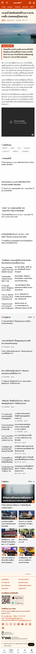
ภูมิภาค (3, 20)
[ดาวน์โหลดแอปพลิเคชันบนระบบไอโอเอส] (17, 597)
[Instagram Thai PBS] (10, 624)
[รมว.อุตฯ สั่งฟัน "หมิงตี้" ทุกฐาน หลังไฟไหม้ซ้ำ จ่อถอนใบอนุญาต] (7, 270)
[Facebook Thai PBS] (2, 624)
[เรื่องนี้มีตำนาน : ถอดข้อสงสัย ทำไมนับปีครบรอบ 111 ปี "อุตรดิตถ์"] (9, 533)
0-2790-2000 (8, 616)
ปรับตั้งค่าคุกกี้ (22, 588)
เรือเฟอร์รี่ (4, 148)
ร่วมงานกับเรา (4, 588)
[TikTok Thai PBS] (26, 624)
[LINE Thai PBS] (18, 624)
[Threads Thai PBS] (14, 624)
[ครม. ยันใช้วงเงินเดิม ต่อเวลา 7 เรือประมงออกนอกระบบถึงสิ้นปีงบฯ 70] (18, 359)
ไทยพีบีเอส (15, 151)
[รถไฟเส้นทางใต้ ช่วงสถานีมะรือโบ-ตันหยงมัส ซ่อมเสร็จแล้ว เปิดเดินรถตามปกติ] (7, 449)
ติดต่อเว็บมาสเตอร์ (23, 582)
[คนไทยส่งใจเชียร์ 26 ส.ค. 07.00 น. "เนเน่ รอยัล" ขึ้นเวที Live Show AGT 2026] (18, 223)
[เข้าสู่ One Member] (33, 2)
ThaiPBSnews (5, 151)
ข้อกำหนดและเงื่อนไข (23, 579)
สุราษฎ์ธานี (26, 148)
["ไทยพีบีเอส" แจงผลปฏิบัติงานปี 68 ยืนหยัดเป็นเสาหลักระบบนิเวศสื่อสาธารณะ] (18, 249)
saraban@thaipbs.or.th (25, 620)
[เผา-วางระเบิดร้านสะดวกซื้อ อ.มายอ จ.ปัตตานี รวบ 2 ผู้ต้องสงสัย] (7, 438)
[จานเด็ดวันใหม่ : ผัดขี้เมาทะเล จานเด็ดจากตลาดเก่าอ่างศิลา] (27, 551)
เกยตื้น (12, 148)
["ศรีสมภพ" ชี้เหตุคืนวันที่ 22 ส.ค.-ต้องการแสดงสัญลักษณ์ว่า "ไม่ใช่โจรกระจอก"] (18, 389)
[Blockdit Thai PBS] (30, 624)
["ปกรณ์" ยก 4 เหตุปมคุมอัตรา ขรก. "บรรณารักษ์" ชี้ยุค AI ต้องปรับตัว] (18, 196)
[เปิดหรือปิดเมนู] (30, 2)
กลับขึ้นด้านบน (28, 574)
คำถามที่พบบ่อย (5, 582)
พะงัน (19, 148)
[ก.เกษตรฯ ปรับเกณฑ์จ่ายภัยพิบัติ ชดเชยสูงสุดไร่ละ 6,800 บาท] (7, 416)
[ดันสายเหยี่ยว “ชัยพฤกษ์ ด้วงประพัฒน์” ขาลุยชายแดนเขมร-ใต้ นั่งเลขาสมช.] (7, 279)
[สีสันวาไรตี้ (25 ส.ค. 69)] (27, 533)
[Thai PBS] (18, 2)
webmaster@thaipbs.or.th (15, 618)
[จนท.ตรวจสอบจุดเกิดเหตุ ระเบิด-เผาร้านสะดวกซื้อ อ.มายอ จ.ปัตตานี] (7, 427)
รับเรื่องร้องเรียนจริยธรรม (24, 585)
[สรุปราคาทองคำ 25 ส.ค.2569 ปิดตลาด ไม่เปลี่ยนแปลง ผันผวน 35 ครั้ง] (7, 306)
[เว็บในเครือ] (2, 2)
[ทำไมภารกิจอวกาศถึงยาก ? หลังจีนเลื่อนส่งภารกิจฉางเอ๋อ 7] (18, 493)
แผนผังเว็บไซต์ (5, 579)
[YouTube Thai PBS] (22, 624)
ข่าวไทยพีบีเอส (25, 151)
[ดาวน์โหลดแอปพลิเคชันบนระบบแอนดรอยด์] (17, 602)
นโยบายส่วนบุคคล (6, 585)
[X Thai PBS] (6, 624)
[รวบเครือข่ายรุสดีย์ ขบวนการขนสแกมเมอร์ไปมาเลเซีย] (9, 514)
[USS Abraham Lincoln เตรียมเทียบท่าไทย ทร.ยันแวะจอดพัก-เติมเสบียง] (18, 170)
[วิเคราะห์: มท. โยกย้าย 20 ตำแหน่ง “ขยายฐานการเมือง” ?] (27, 514)
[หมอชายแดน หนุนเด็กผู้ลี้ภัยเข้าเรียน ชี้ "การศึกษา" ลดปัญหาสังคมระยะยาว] (7, 469)
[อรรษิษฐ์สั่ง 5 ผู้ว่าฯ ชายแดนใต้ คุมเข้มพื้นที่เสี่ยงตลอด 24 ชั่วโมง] (7, 460)
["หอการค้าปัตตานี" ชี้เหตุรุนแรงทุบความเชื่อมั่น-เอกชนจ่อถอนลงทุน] (7, 288)
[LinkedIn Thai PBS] (2, 628)
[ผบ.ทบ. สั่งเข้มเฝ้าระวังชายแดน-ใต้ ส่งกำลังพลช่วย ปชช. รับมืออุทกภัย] (7, 297)
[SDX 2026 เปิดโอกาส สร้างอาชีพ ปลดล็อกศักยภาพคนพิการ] (9, 551)
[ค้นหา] (7, 2)
